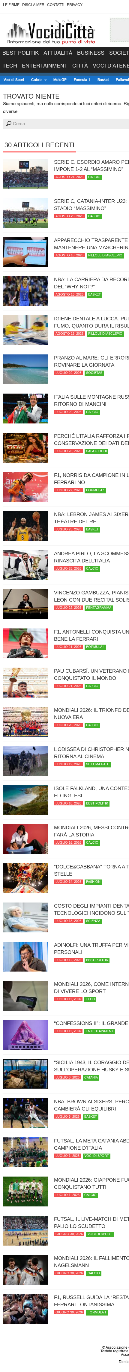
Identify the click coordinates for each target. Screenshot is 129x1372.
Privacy (74, 5)
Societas (94, 373)
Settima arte (97, 764)
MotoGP (60, 80)
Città (80, 66)
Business (90, 53)
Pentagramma (98, 608)
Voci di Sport (14, 80)
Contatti (55, 5)
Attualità (58, 53)
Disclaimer (33, 5)
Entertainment (45, 66)
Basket (103, 80)
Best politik (20, 53)
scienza (93, 921)
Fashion (93, 882)
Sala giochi (96, 451)
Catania (91, 1077)
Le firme (11, 5)
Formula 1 (82, 80)
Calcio (35, 80)
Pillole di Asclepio (105, 255)
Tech (9, 66)
